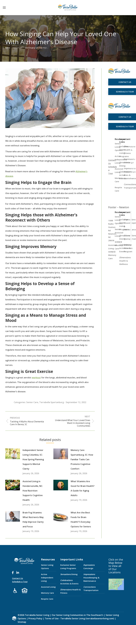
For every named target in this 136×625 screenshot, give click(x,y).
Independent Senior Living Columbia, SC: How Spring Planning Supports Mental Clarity (33, 459)
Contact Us (17, 578)
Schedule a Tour (20, 581)
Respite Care (47, 598)
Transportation (90, 589)
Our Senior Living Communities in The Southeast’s (77, 615)
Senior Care (32, 402)
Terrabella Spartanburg (51, 402)
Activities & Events (69, 582)
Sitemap (22, 621)
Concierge (89, 567)
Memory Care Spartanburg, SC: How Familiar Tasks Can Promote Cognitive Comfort (82, 459)
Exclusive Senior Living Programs (68, 567)
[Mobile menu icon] (4, 7)
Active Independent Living (47, 577)
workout (36, 377)
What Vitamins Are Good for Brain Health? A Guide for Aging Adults (82, 488)
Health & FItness (70, 591)
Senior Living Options (47, 567)
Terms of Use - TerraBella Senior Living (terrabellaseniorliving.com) (79, 618)
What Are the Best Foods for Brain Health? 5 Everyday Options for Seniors (81, 519)
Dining (69, 574)
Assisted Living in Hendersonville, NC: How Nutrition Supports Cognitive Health (33, 490)
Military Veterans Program (128, 248)
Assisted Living (48, 587)
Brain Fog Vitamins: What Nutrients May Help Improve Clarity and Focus (33, 519)
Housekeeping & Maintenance (91, 577)
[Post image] (12, 454)
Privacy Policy (35, 618)
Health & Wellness (125, 260)
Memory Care (47, 593)
